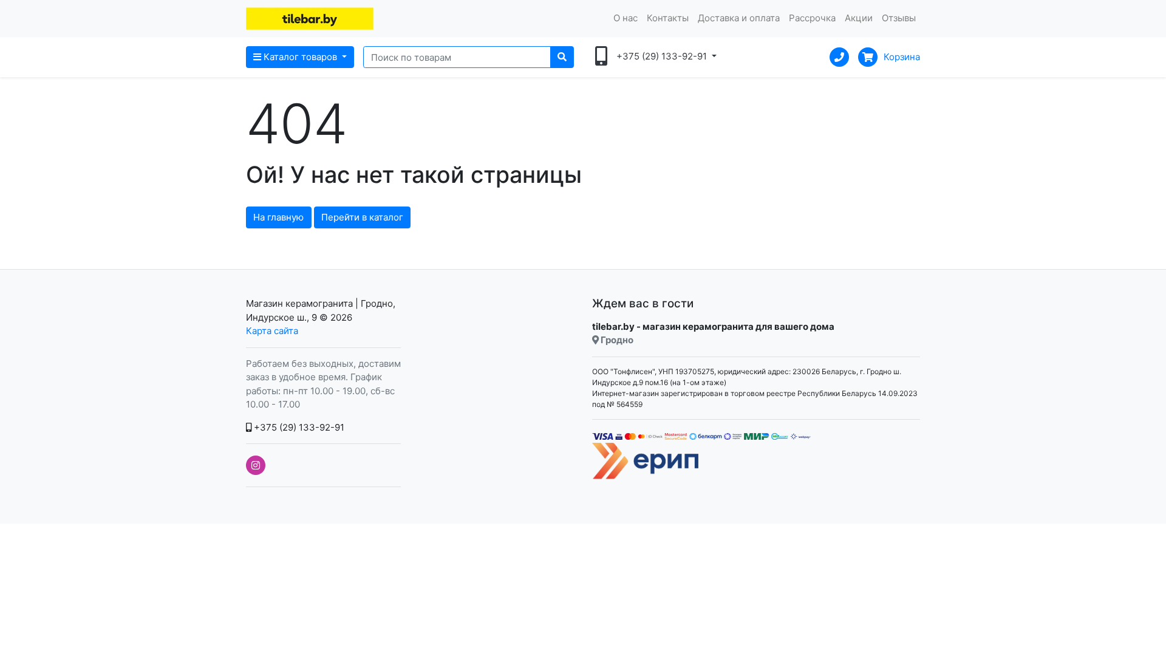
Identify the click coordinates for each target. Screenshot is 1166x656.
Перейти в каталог (362, 217)
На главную (278, 217)
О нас (625, 18)
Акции (859, 18)
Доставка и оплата (739, 18)
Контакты (668, 18)
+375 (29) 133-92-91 (297, 427)
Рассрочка (812, 18)
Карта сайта (272, 331)
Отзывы (899, 18)
